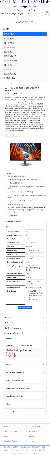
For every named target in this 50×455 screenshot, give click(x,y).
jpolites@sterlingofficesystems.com (15, 13)
